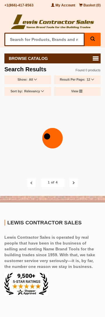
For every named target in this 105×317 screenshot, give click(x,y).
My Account (65, 5)
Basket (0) (92, 5)
